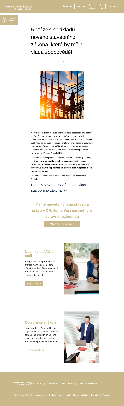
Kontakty (112, 7)
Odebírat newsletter (88, 383)
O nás (101, 6)
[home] (19, 6)
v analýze (68, 176)
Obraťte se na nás (62, 224)
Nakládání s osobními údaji (59, 395)
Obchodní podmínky (80, 395)
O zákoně (92, 6)
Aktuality (81, 7)
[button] (67, 7)
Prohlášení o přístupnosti (100, 395)
